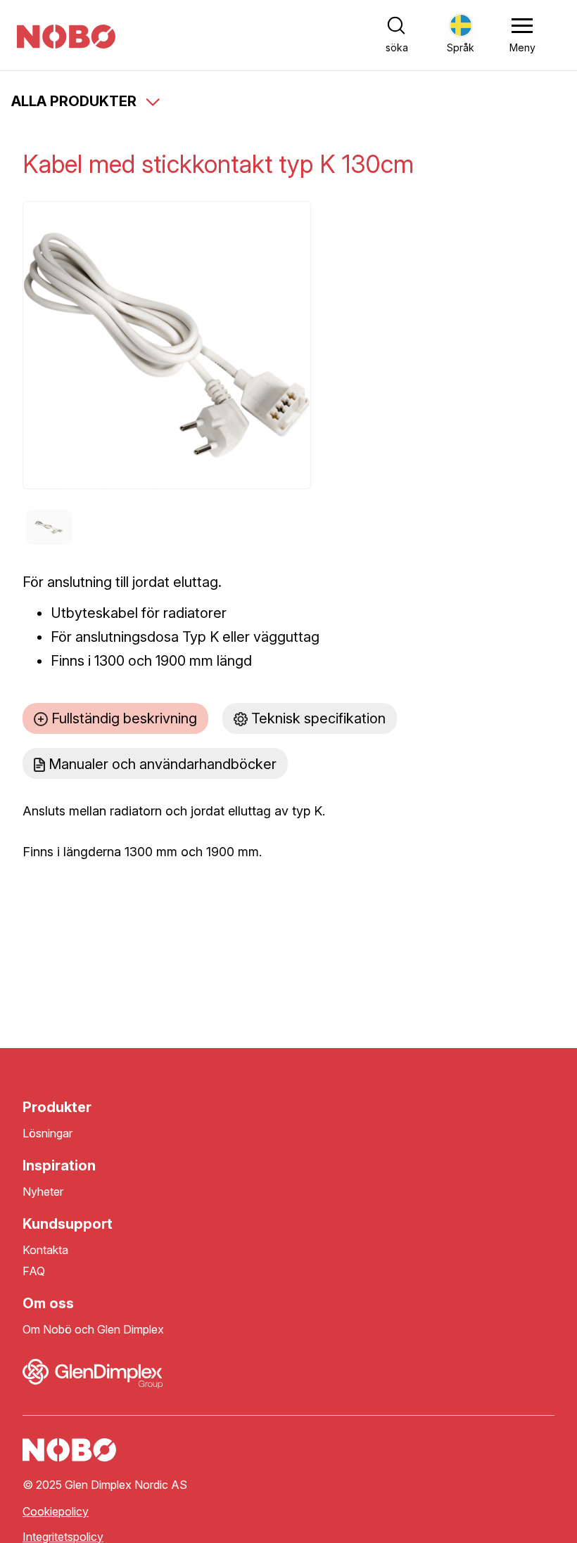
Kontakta (45, 1250)
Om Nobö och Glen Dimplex (93, 1329)
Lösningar (47, 1133)
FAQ (34, 1271)
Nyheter (43, 1192)
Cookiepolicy (56, 1511)
